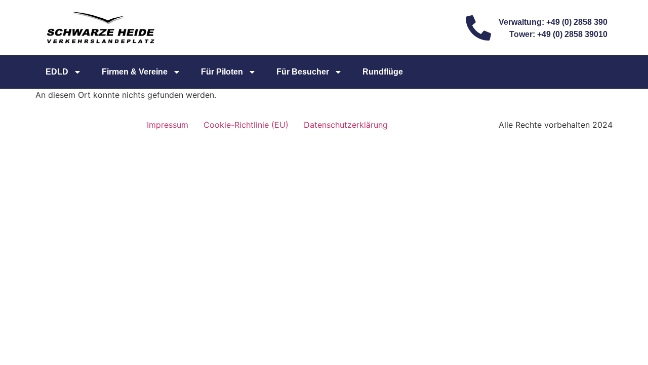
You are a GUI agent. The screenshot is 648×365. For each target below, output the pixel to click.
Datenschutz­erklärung (346, 125)
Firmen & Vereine (135, 71)
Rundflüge (382, 71)
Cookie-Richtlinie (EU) (246, 125)
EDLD (57, 71)
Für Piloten (222, 71)
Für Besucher (302, 71)
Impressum (167, 125)
